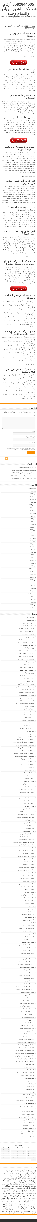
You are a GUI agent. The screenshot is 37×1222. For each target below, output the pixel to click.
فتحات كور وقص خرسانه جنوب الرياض (24, 1050)
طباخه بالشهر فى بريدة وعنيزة (26, 928)
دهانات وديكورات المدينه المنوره (26, 814)
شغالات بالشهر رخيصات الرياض (29, 1193)
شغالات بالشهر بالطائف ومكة (27, 878)
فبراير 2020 (33, 605)
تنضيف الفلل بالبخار (29, 711)
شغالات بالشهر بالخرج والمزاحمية (26, 870)
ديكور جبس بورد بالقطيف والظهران (25, 817)
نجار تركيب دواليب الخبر (28, 1128)
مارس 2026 (33, 496)
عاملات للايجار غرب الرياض (27, 1011)
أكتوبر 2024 (33, 541)
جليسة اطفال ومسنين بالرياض (26, 750)
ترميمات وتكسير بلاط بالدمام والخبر (25, 686)
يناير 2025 (33, 535)
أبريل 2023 (33, 574)
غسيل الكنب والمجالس (28, 1033)
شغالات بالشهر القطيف (28, 864)
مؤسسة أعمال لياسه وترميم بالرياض (25, 1100)
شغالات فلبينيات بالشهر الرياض (25, 1204)
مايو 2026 (33, 491)
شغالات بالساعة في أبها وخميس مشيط (24, 847)
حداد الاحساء (31, 767)
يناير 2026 (33, 502)
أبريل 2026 (33, 494)
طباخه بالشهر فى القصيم (28, 925)
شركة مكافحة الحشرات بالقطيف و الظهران (23, 842)
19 (23, 1155)
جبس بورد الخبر (30, 731)
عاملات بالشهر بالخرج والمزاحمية (26, 964)
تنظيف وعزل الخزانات (28, 725)
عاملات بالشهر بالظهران (28, 972)
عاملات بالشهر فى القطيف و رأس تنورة (24, 986)
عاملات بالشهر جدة (29, 981)
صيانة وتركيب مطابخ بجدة (27, 914)
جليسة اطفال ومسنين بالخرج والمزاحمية (24, 748)
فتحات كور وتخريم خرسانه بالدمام (26, 1042)
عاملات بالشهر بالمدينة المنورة (26, 975)
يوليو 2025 (33, 518)
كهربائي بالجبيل (30, 1092)
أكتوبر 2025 (33, 510)
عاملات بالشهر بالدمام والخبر (27, 967)
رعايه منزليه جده (30, 828)
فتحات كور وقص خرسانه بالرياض (26, 1047)
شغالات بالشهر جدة (29, 892)
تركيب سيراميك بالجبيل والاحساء (26, 653)
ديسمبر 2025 (32, 505)
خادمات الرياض (30, 775)
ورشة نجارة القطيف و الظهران (26, 1133)
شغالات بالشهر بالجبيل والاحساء (26, 867)
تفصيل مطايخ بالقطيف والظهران (26, 700)
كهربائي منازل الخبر (29, 1097)
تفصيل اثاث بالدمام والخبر (27, 689)
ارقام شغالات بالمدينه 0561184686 (27, 467)
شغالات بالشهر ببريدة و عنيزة (27, 886)
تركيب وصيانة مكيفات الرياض (27, 670)
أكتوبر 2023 (33, 571)
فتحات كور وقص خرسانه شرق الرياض (24, 1053)
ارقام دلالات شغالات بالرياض (21, 1171)
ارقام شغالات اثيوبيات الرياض (29, 1176)
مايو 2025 (33, 524)
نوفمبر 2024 (33, 538)
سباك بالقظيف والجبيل (28, 831)
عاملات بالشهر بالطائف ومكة (27, 970)
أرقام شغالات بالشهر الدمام (30, 1170)
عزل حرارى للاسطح (29, 1020)
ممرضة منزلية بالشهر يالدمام (27, 1119)
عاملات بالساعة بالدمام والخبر (26, 945)
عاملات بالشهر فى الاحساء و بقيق (26, 983)
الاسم (33, 431)
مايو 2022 (33, 588)
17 (33, 1155)
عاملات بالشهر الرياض (28, 958)
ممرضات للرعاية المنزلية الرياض (11, 1212)
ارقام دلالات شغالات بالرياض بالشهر (20, 1173)
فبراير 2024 (33, 563)
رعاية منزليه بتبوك (29, 825)
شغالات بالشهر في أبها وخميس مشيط (24, 897)
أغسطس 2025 (32, 516)
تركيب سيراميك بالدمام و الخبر (26, 656)
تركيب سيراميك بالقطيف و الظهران (25, 659)
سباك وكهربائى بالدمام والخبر (27, 834)
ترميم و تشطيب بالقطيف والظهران (25, 675)
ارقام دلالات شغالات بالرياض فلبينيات (11, 1173)
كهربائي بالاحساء (30, 1089)
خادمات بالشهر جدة (29, 806)
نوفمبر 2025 (33, 507)
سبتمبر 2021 (33, 591)
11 (28, 1153)
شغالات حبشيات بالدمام (16, 1201)
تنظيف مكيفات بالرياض (28, 723)
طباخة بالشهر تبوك (29, 917)
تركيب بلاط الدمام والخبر (28, 634)
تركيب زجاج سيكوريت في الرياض (26, 642)
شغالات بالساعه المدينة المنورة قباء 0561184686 (24, 478)
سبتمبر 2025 (33, 513)
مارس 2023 (33, 577)
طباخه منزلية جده (30, 933)
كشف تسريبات (30, 1081)
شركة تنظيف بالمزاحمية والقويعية (26, 839)
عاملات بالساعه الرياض (28, 950)
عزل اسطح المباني (29, 1014)
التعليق (33, 415)
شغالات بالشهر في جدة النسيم (25, 1198)
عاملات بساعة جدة (29, 997)
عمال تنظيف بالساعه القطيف (27, 1031)
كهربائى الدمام (30, 1083)
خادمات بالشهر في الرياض (23, 1182)
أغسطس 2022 (32, 582)
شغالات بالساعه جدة (29, 861)
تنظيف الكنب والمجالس (28, 720)
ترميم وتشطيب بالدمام (28, 681)
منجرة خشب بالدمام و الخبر (27, 1122)
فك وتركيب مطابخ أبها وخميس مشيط (25, 1072)
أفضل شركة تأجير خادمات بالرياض (18, 1170)
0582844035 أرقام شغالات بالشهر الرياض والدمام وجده (18, 8)
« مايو (34, 1161)
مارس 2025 (33, 530)
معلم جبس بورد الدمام (29, 256)
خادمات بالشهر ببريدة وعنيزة (27, 800)
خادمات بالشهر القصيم (28, 786)
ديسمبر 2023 (32, 568)
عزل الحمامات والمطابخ (28, 1017)
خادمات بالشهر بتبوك (29, 803)
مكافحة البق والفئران (29, 1108)
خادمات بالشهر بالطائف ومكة (27, 795)
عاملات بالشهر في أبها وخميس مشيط (24, 989)
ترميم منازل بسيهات (29, 673)
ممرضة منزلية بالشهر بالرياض (26, 1117)
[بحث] (6, 458)
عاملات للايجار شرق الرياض (27, 1008)
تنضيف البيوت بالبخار (29, 709)
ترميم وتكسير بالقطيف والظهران (26, 684)
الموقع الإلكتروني (31, 442)
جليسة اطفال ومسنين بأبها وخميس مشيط (23, 742)
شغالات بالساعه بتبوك (28, 859)
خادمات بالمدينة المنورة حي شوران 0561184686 (24, 470)
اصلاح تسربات (30, 620)
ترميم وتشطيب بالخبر (28, 678)
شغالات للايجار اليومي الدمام (23, 1208)
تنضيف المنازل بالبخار (29, 714)
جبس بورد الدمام (30, 734)
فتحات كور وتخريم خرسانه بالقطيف (25, 1045)
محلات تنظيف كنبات (29, 1103)
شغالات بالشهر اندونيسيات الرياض (15, 1188)
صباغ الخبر (31, 906)
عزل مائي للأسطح (29, 1022)
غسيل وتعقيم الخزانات (28, 1036)
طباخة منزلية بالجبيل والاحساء (27, 920)
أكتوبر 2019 (33, 607)
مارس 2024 (33, 560)
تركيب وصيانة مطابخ (29, 664)
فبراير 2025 (33, 532)
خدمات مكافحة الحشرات (28, 809)
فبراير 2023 (33, 580)
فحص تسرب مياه (30, 1064)
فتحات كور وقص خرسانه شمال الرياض (24, 1056)
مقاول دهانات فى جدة (29, 56)
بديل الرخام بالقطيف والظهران (26, 628)
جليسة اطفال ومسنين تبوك (27, 759)
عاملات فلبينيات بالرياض (28, 1000)
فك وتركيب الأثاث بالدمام (28, 1070)
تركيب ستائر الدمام (29, 648)
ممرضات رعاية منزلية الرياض (25, 1212)
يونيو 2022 (33, 585)
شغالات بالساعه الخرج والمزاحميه (26, 850)
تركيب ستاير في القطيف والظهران (25, 650)
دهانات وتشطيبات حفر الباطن (26, 811)
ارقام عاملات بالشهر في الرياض (20, 1178)
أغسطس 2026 (32, 488)
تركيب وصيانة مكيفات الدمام (27, 667)
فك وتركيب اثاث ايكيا (29, 1067)
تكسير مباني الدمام (29, 706)
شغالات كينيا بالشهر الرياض (24, 1206)
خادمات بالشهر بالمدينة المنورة (26, 797)
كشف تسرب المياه (29, 1078)
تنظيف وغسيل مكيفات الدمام (27, 728)
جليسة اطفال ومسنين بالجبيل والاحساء (24, 745)
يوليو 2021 (33, 596)
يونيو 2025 (33, 521)
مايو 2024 (33, 555)
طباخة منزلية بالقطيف (28, 922)
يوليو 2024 (33, 549)
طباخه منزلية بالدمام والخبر (27, 931)
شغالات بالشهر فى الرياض (27, 895)
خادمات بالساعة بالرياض (28, 778)
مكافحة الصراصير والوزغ (28, 1111)
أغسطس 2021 (32, 593)
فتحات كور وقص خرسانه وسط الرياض (24, 1061)
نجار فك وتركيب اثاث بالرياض (27, 1131)
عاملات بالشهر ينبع (29, 995)
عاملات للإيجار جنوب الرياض (27, 1003)
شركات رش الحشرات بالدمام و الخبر (25, 836)
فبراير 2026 (33, 499)
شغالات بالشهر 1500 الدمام (19, 1186)
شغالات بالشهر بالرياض (28, 875)
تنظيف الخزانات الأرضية (28, 717)
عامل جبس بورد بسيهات (28, 939)
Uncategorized (30, 617)
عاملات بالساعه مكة (29, 956)
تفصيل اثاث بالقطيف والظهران (26, 692)
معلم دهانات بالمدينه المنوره (28, 176)
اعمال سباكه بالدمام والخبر (27, 623)
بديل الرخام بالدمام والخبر (27, 625)
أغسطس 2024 (32, 546)
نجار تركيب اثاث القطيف (28, 1125)
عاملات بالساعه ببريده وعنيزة (27, 953)
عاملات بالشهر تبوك (29, 978)
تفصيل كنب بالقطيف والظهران (26, 695)
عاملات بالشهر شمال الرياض (20, 1209)
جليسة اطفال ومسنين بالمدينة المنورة (24, 756)
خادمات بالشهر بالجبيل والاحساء (26, 789)
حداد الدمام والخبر (29, 770)
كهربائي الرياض (30, 1086)
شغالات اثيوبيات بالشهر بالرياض (19, 1184)
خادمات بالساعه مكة (29, 781)
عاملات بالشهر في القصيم (27, 992)
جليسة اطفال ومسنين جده (27, 761)
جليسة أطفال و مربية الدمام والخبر (25, 736)
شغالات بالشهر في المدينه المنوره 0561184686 (24, 473)
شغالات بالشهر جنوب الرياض (11, 1191)
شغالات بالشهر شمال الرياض (12, 1193)
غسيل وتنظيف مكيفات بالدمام (26, 1039)
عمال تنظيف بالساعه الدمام (27, 1028)
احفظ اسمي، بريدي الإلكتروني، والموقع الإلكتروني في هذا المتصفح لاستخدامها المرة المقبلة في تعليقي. (20, 448)
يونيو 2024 (33, 552)
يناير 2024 (33, 566)
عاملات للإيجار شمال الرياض (27, 1006)
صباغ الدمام (31, 909)
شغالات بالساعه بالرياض (28, 853)
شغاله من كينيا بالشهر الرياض (10, 1207)
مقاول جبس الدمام (30, 364)
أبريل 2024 (33, 557)
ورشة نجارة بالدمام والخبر (27, 1136)
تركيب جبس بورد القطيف (28, 637)
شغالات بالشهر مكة (29, 900)
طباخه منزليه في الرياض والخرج (26, 936)
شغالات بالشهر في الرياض (24, 1195)
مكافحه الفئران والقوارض (28, 1114)
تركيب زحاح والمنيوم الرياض (27, 645)
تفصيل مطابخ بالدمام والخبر (27, 698)
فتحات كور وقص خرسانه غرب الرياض (25, 1058)
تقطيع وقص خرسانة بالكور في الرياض (24, 703)
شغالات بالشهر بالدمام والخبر (27, 872)
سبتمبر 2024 (33, 543)
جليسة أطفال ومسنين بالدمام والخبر (25, 739)
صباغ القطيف (31, 911)
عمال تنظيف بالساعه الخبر (27, 1025)
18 (28, 1155)
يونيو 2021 (33, 599)
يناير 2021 (33, 602)
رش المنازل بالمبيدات (28, 820)
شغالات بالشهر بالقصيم (28, 881)
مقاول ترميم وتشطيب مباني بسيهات (25, 1106)
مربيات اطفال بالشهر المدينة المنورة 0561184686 (23, 475)
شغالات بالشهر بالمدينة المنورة (26, 884)
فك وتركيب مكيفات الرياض (27, 1075)
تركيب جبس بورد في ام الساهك (26, 639)
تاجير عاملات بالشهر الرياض (27, 631)
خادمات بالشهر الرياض (28, 784)
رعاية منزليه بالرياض (29, 822)
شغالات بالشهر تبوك (29, 889)
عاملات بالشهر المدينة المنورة (26, 961)
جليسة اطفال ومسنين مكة (27, 764)
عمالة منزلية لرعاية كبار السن (22, 1211)
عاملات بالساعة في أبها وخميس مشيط (24, 947)
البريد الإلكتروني (30, 437)
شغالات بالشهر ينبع (29, 903)
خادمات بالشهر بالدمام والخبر (27, 792)
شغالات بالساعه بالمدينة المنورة (26, 856)
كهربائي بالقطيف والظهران (27, 1094)
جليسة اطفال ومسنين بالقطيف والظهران (24, 753)
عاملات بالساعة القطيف (28, 942)
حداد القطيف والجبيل (29, 773)
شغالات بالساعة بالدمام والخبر (26, 845)
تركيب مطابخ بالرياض (29, 661)
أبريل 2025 (33, 527)
